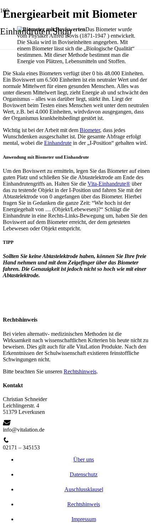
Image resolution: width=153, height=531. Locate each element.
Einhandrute (58, 143)
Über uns (83, 459)
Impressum (84, 519)
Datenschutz (83, 474)
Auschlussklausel (83, 489)
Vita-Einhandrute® (109, 184)
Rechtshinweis (80, 371)
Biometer (90, 130)
